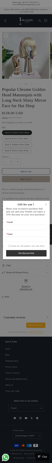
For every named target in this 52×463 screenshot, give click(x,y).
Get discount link (26, 253)
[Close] (46, 204)
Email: (10, 222)
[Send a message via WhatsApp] (5, 457)
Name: (10, 234)
